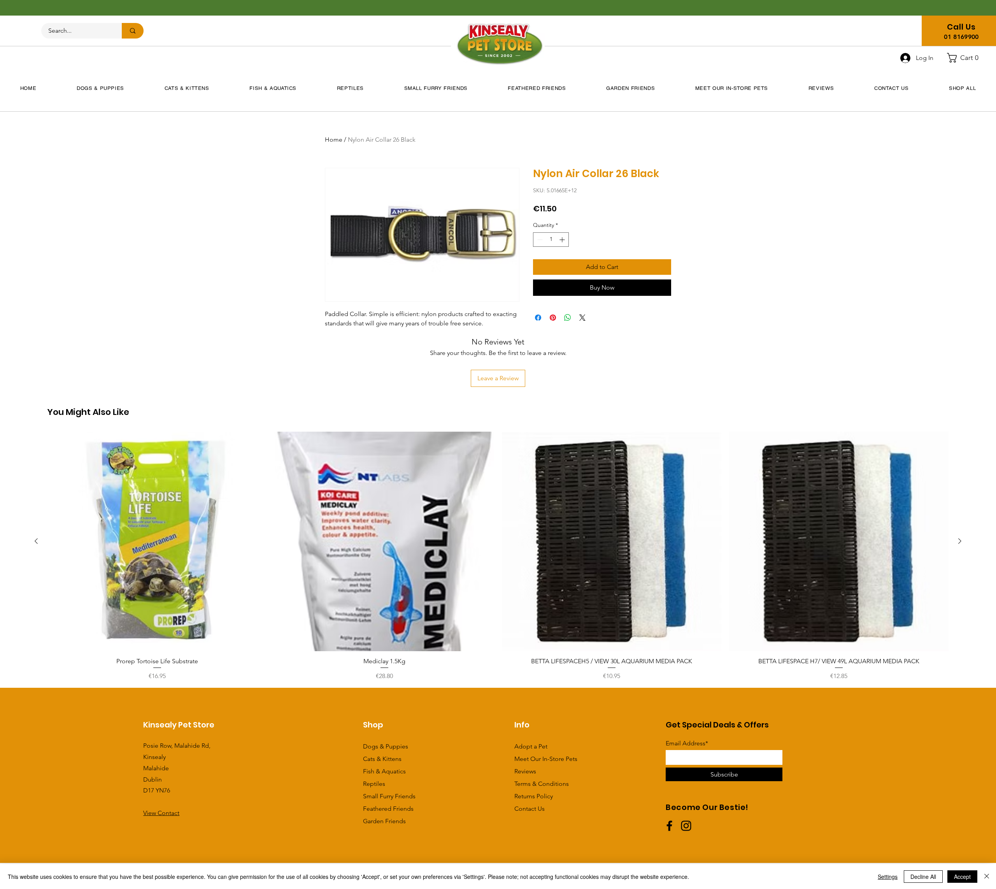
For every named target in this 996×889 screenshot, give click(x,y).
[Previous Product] (36, 541)
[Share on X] (582, 317)
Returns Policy (533, 796)
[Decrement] (539, 239)
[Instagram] (686, 826)
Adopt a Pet (530, 746)
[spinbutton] (551, 239)
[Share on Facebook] (538, 317)
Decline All (923, 876)
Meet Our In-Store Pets (545, 759)
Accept (962, 876)
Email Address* (687, 743)
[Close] (986, 876)
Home (333, 139)
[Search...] (133, 31)
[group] (498, 556)
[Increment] (563, 239)
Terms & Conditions (541, 783)
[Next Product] (959, 541)
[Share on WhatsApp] (567, 317)
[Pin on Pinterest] (553, 317)
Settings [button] (888, 876)
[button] (966, 58)
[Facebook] (669, 826)
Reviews (525, 771)
